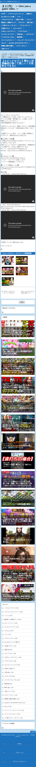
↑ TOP (33, 731)
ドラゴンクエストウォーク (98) (13, 612)
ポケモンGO (30, 34)
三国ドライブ (5, 48)
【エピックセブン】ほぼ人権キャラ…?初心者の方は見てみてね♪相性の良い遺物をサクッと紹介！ (26, 292)
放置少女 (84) (8, 649)
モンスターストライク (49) (12, 665)
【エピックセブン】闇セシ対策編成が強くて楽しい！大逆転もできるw (18, 63)
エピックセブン (17, 28)
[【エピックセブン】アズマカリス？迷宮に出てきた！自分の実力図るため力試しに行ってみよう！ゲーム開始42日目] (8, 281)
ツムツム (29, 19)
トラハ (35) (7, 634)
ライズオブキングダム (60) (12, 680)
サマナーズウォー (21, 46)
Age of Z (3, 43)
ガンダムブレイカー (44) (11, 627)
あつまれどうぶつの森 (7, 16)
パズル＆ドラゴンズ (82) (11, 608)
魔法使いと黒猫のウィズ (8, 22)
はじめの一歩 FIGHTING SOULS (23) (14, 702)
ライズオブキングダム (7, 37)
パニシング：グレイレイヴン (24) (14, 710)
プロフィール (19, 752)
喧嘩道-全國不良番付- (7, 46)
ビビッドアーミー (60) (10, 623)
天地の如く (20, 34)
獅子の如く (30, 22)
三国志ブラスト (5, 28)
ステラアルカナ (22, 31)
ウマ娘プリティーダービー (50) (13, 718)
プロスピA (21, 22)
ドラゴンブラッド (25, 25)
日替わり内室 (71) (9, 668)
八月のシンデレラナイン (8, 31)
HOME (3, 13)
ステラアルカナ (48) (10, 661)
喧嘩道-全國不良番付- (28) (11, 699)
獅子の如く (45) (8, 687)
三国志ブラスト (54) (10, 646)
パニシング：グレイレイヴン (25, 40)
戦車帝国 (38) (8, 684)
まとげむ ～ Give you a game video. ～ (16, 7)
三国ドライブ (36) (9, 691)
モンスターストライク (7, 34)
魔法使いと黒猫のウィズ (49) (12, 619)
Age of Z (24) (8, 706)
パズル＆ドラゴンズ (7, 19)
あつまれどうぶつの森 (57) (12, 642)
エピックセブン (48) (10, 653)
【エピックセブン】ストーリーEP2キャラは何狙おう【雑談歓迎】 (9, 292)
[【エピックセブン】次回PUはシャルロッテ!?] (22, 271)
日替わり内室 (20, 19)
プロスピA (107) (9, 630)
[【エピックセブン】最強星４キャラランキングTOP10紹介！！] (8, 271)
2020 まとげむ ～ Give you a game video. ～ (19, 735)
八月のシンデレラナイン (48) (12, 657)
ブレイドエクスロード (7, 40)
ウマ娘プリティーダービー (9, 25)
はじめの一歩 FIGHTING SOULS (18, 43)
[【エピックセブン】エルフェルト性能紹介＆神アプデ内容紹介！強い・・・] (22, 260)
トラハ (19, 16)
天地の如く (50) (8, 672)
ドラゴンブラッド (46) (10, 638)
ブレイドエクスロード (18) (12, 714)
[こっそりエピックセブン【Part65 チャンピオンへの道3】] (8, 260)
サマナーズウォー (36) (10, 695)
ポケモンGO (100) (9, 676)
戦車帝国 (19, 37)
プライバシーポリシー (19, 761)
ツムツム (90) (8, 615)
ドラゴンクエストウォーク (16, 13)
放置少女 (29, 13)
